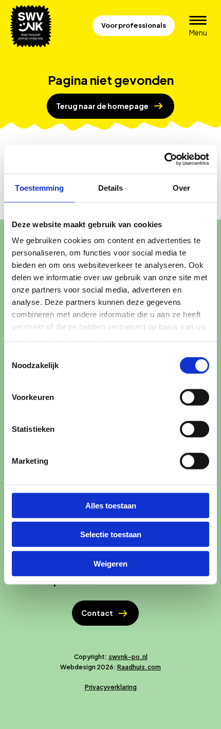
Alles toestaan (110, 505)
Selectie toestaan (110, 534)
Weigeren (110, 563)
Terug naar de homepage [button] (102, 106)
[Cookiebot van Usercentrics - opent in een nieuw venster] (164, 159)
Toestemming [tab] (39, 187)
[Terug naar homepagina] (30, 26)
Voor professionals (133, 25)
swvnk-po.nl (128, 657)
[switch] (194, 397)
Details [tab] (110, 187)
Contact (97, 612)
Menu (201, 32)
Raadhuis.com (139, 667)
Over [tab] (181, 187)
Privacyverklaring (111, 687)
